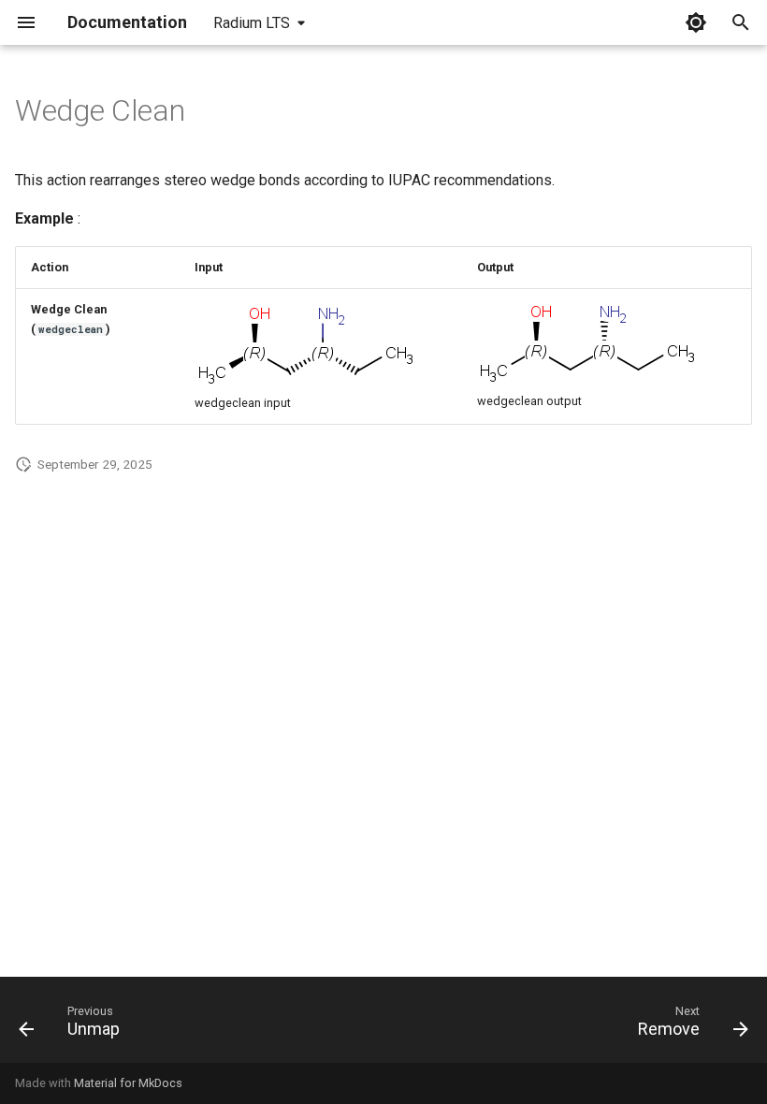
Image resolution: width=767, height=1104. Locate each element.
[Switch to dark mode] (696, 22)
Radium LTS (251, 23)
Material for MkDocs (128, 1083)
